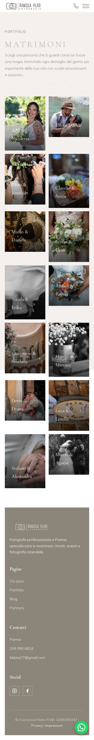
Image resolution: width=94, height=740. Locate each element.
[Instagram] (14, 691)
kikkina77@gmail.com (27, 657)
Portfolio (17, 590)
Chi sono (17, 581)
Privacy (37, 725)
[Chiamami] (76, 6)
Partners (17, 608)
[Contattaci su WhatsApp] (81, 727)
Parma (15, 639)
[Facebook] (27, 691)
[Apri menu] (85, 6)
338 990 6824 (21, 648)
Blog (13, 599)
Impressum (54, 725)
